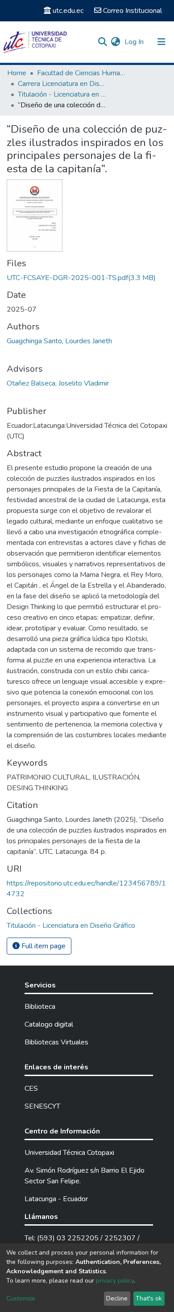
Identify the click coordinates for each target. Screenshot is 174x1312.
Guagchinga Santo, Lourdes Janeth (59, 341)
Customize (20, 1298)
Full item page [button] (43, 946)
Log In (134, 42)
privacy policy (115, 1280)
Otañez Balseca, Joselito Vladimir (58, 383)
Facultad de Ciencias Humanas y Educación (81, 73)
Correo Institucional (132, 11)
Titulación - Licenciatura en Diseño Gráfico (62, 94)
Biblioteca (40, 1006)
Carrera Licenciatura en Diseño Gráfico (62, 84)
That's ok (149, 1298)
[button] (115, 42)
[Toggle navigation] (161, 42)
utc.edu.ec (68, 11)
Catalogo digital (49, 1024)
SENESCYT (42, 1106)
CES (31, 1088)
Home (16, 73)
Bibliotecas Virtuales (56, 1042)
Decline (117, 1298)
